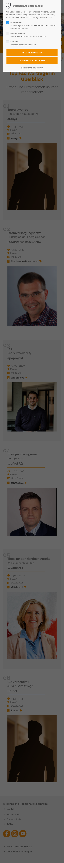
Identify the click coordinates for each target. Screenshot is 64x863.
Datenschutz (26, 68)
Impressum (38, 68)
